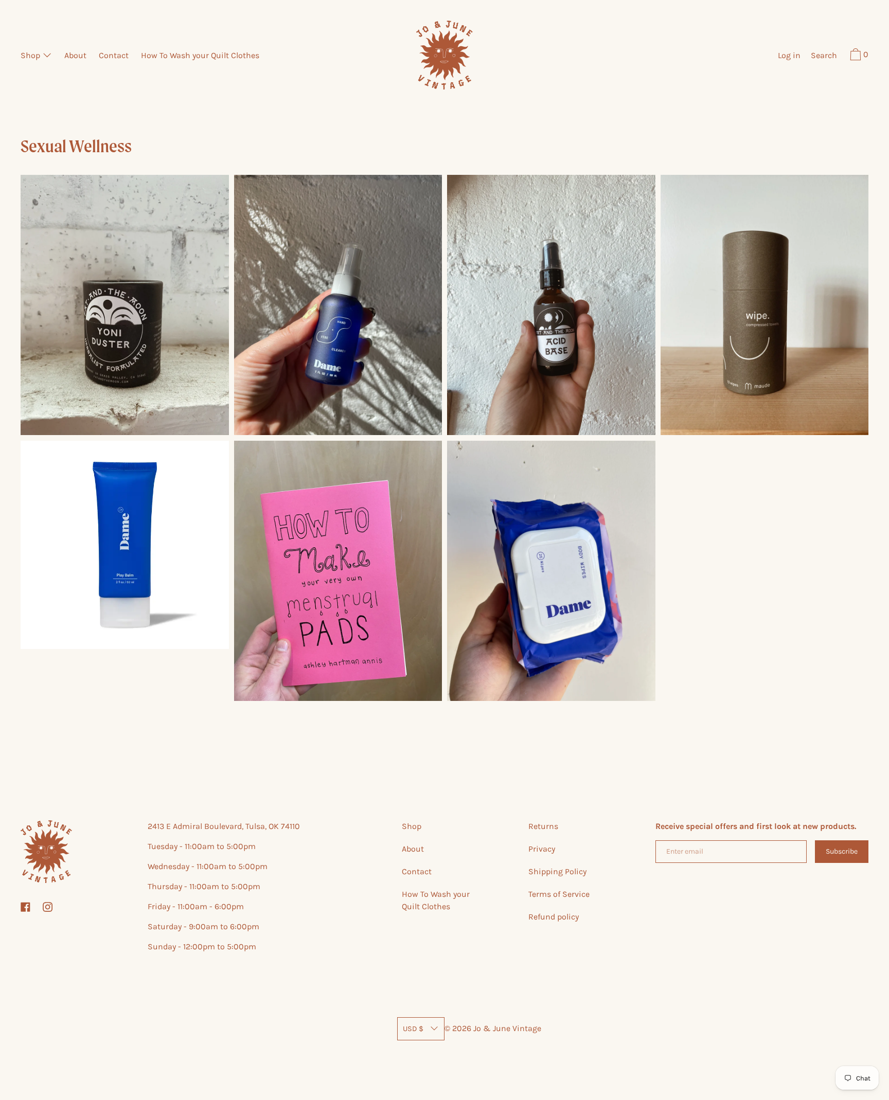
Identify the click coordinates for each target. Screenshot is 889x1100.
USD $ (413, 1028)
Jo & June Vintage (507, 1028)
